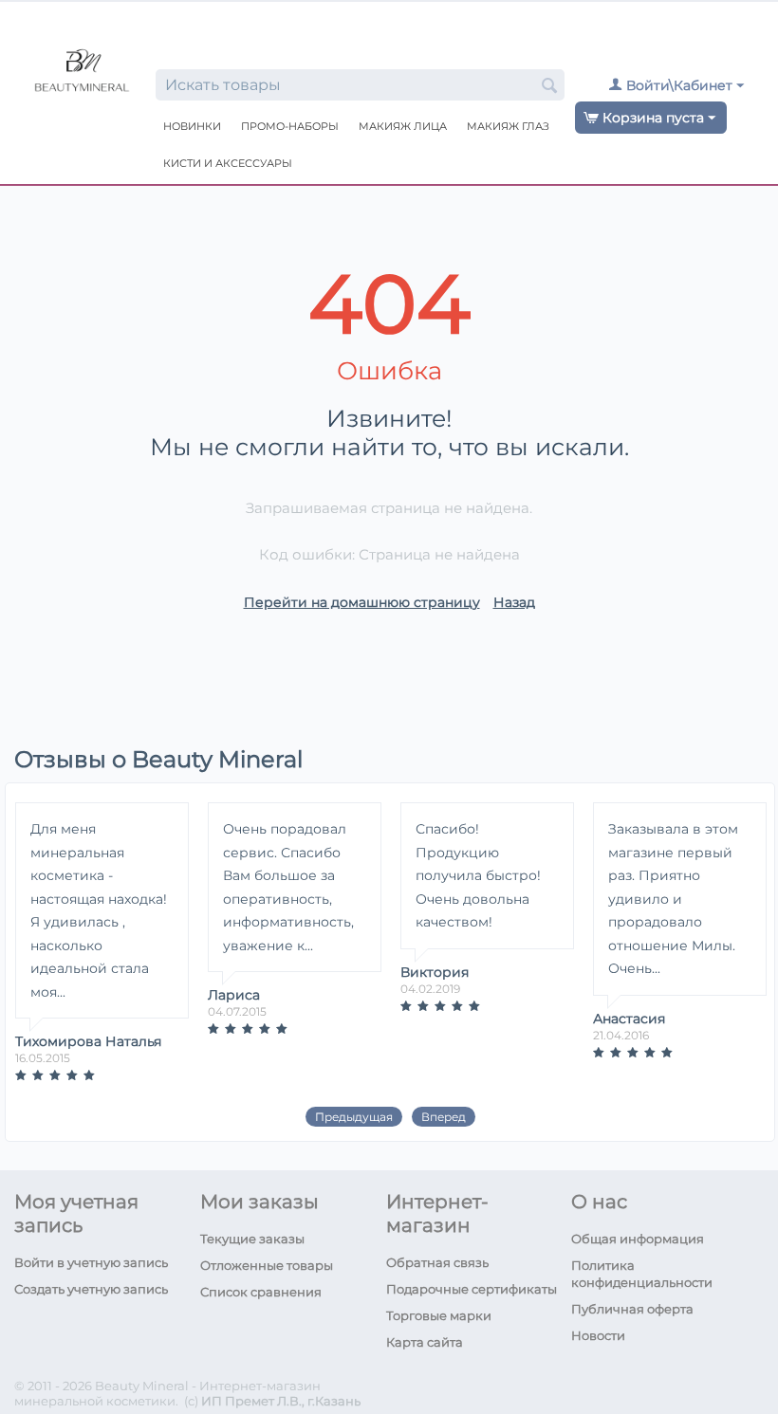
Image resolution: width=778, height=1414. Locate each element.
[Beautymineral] (82, 73)
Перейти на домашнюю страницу (362, 602)
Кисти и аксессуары (227, 163)
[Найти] (550, 86)
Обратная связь (437, 1262)
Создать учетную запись (91, 1288)
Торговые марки (438, 1315)
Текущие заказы (252, 1238)
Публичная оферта (632, 1308)
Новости (598, 1335)
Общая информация (637, 1238)
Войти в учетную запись (91, 1262)
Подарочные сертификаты (471, 1288)
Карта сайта (424, 1342)
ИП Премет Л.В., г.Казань (281, 1400)
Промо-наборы (290, 126)
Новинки (192, 126)
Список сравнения (261, 1291)
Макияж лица (403, 126)
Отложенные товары (266, 1265)
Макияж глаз (508, 126)
